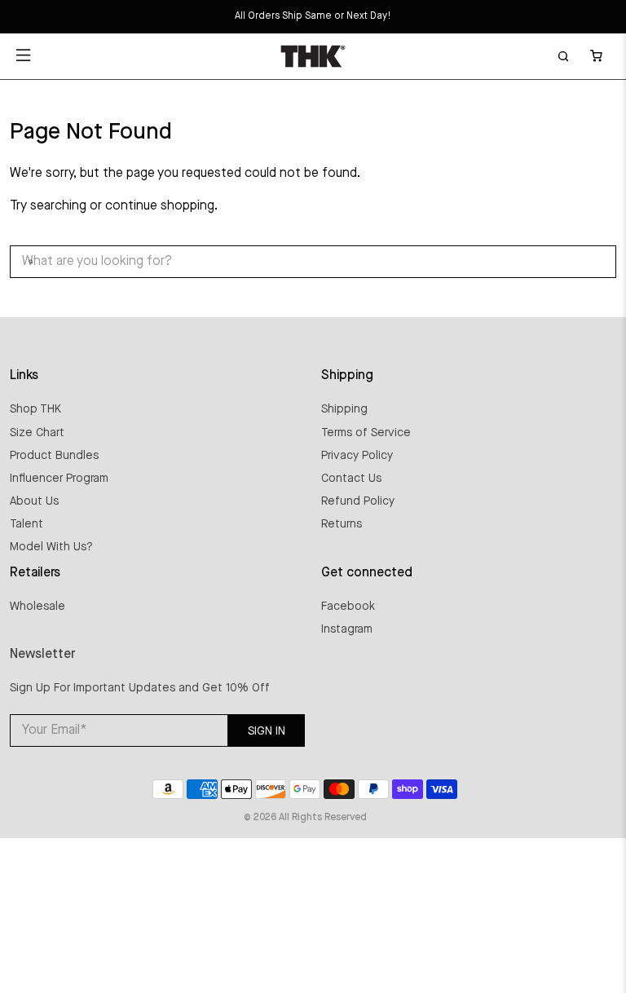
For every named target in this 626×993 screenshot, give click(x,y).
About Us (34, 501)
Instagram (347, 629)
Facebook (348, 606)
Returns (341, 524)
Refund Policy (358, 501)
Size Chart (37, 433)
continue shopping (159, 206)
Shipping (344, 409)
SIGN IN (266, 731)
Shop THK (35, 409)
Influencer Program (59, 478)
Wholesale (37, 606)
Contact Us (351, 478)
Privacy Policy (357, 455)
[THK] (313, 56)
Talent (26, 524)
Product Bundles (54, 455)
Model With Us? (51, 547)
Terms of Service (366, 433)
